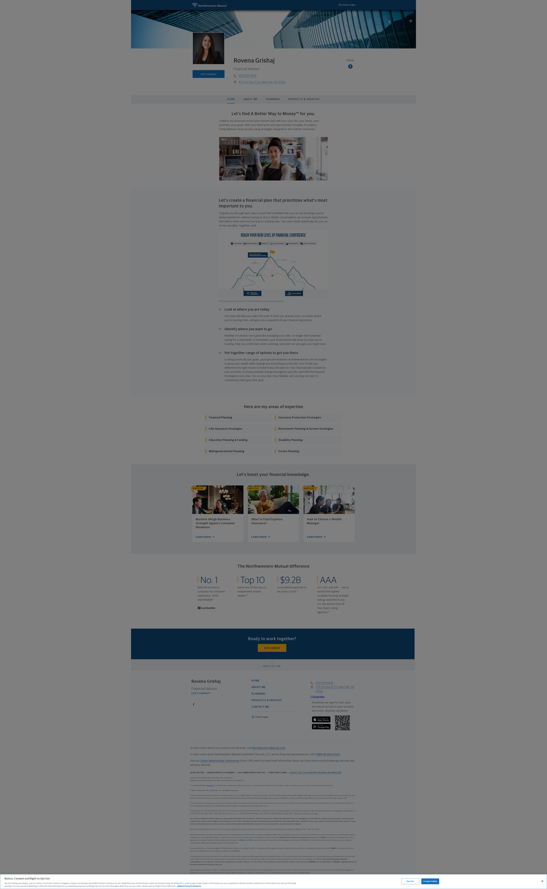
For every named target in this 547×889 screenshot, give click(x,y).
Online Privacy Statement (189, 886)
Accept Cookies (430, 881)
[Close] (542, 881)
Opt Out (410, 881)
